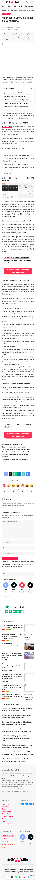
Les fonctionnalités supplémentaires (17, 106)
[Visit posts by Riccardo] (3, 499)
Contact (4, 838)
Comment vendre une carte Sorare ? (14, 447)
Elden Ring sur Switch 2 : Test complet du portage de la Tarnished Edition (12, 636)
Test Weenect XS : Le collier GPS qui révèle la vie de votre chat (11, 687)
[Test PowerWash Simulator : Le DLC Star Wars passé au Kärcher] (29, 628)
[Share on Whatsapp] (16, 877)
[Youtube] (22, 587)
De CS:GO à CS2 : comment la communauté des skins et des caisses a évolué (12, 676)
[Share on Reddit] (24, 877)
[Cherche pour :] (15, 574)
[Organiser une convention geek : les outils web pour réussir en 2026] (29, 666)
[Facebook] (6, 587)
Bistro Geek (6, 809)
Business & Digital (7, 670)
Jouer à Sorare (7, 126)
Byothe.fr (5, 821)
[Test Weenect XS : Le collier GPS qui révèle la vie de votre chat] (29, 688)
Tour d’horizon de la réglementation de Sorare (17, 452)
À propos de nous (8, 835)
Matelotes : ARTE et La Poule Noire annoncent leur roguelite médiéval (12, 655)
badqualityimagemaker (9, 729)
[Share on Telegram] (28, 877)
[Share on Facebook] (8, 877)
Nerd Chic (5, 804)
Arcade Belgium (7, 814)
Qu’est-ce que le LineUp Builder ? (15, 96)
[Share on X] (12, 877)
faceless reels (6, 752)
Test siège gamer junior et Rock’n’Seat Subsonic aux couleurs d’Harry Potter (16, 738)
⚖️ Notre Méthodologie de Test (7, 844)
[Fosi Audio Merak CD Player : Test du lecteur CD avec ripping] (29, 697)
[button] (3, 2)
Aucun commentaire (8, 27)
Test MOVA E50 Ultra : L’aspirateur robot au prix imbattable (10, 646)
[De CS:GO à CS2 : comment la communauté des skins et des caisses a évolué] (29, 677)
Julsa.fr (4, 819)
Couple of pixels (7, 816)
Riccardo (6, 25)
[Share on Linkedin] (20, 877)
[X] (14, 587)
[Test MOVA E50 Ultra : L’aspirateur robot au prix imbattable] (29, 646)
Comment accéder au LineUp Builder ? (17, 99)
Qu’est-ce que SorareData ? (13, 93)
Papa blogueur (7, 824)
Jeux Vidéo (6, 13)
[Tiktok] (30, 587)
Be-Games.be (6, 811)
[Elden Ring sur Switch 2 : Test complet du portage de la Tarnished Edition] (29, 637)
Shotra (4, 736)
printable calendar (7, 715)
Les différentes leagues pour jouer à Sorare (16, 449)
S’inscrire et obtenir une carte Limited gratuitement (18, 271)
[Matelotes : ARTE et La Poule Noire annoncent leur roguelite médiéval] (29, 655)
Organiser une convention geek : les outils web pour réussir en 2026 (12, 666)
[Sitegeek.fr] (12, 2)
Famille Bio (5, 806)
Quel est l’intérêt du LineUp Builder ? (17, 103)
